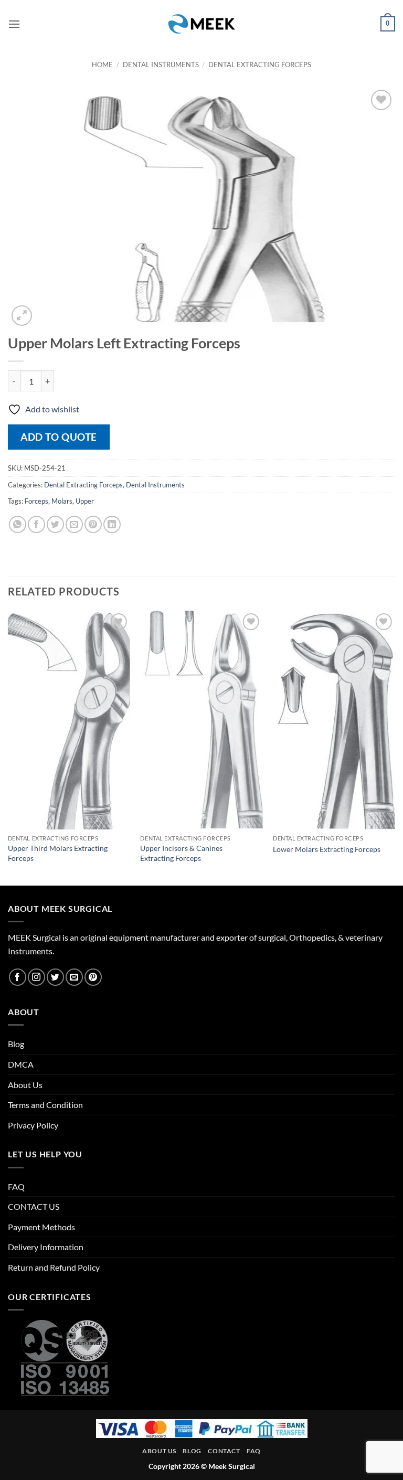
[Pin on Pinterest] (93, 524)
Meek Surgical (231, 1466)
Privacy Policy (33, 1125)
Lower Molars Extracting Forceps (326, 849)
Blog (16, 1044)
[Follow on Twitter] (55, 977)
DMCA (21, 1064)
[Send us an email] (74, 977)
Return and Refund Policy (54, 1267)
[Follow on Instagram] (36, 977)
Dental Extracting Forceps (259, 64)
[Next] (394, 747)
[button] (14, 24)
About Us (25, 1085)
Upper (85, 501)
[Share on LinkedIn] (112, 524)
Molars (61, 501)
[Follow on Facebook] (17, 977)
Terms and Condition (45, 1105)
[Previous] (8, 747)
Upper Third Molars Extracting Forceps (58, 853)
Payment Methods (41, 1227)
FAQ (16, 1186)
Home (102, 64)
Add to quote (58, 437)
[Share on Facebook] (36, 524)
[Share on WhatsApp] (17, 524)
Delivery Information (45, 1247)
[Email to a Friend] (74, 524)
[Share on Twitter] (55, 524)
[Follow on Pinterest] (93, 977)
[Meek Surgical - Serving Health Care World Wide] (201, 23)
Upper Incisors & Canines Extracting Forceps (181, 853)
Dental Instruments (161, 64)
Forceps (36, 501)
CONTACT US (33, 1206)
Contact (224, 1451)
